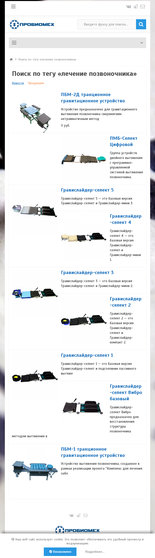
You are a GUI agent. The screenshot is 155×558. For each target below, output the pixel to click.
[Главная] (11, 59)
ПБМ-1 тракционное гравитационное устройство (93, 452)
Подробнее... (95, 552)
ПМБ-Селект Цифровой (123, 141)
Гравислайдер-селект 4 (125, 219)
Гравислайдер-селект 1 (87, 355)
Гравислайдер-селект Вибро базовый (126, 392)
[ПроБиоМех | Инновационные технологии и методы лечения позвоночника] (32, 24)
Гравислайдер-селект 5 (87, 190)
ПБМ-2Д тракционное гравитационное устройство (93, 97)
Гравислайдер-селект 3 (87, 272)
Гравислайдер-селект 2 (125, 302)
